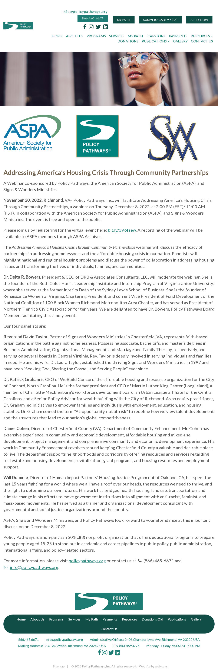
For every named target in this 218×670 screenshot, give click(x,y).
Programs (96, 36)
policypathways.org (87, 560)
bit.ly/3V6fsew (122, 230)
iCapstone (156, 36)
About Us (74, 36)
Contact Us (202, 41)
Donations (128, 41)
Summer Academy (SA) (160, 20)
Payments (178, 36)
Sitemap (59, 666)
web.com (161, 666)
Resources (200, 36)
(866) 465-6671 (158, 560)
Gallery (180, 41)
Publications (154, 41)
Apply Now (199, 20)
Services (116, 36)
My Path (123, 20)
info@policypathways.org (85, 11)
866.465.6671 (93, 18)
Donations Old (152, 619)
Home (57, 36)
